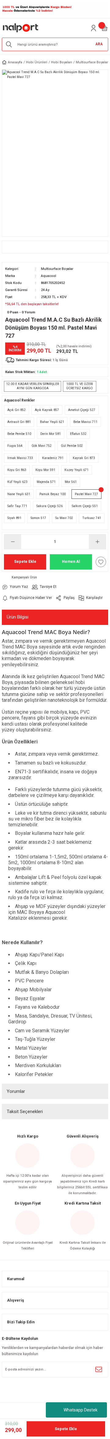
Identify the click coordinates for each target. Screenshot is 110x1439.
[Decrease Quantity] (12, 541)
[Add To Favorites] (101, 562)
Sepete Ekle (25, 561)
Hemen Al (71, 561)
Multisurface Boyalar (57, 269)
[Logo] (21, 28)
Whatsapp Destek (80, 1409)
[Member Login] (93, 28)
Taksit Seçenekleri (25, 1111)
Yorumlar (16, 1091)
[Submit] (98, 1369)
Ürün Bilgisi (17, 617)
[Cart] (104, 28)
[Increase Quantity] (97, 541)
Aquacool (48, 276)
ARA (99, 44)
